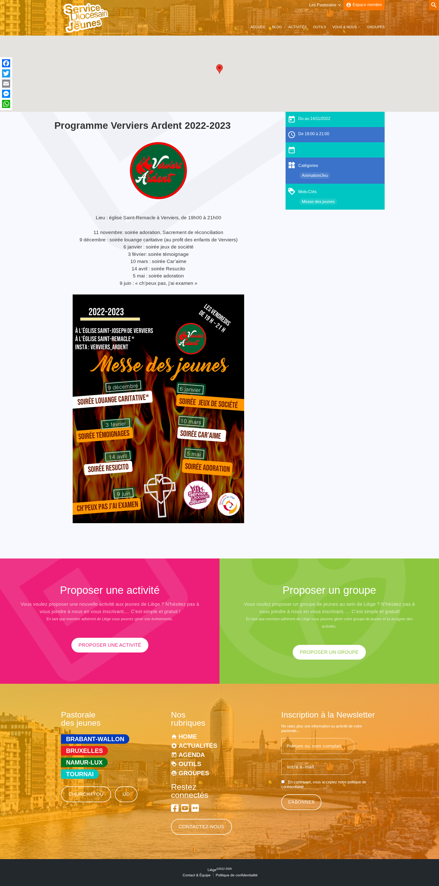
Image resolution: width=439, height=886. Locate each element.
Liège (220, 870)
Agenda (192, 754)
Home (188, 736)
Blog (277, 27)
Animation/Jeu (315, 175)
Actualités (198, 745)
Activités (297, 27)
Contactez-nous (201, 826)
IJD (126, 794)
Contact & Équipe (197, 875)
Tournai (80, 774)
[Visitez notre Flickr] (195, 808)
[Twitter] (6, 73)
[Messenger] (6, 94)
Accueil (258, 27)
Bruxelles (84, 750)
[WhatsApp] (6, 104)
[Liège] (86, 31)
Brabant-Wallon (95, 739)
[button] (219, 69)
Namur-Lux (84, 762)
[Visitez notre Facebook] (175, 808)
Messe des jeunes (318, 201)
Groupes (376, 27)
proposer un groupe (329, 652)
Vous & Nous (344, 27)
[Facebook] (6, 63)
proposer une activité (110, 645)
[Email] (6, 84)
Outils (319, 27)
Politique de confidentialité (237, 875)
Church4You (86, 794)
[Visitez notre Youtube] (185, 808)
